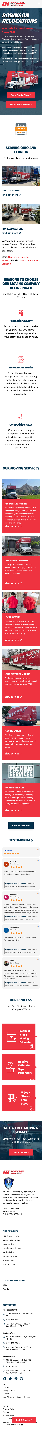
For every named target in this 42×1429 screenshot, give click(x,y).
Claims (6, 1387)
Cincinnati (13, 256)
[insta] (21, 1378)
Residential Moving (11, 1236)
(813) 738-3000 (12, 1366)
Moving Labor (8, 1252)
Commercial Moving (11, 1240)
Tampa (22, 260)
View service (12, 526)
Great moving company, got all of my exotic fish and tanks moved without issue (20, 872)
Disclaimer (7, 1418)
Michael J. (14, 894)
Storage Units (8, 1260)
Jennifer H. (14, 927)
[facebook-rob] (10, 1378)
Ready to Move (9, 1390)
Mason (5, 260)
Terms (5, 1406)
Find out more (10, 194)
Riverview (33, 260)
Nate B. (13, 861)
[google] (5, 1378)
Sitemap (6, 1412)
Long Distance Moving (12, 1248)
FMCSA (6, 1394)
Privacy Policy (9, 1409)
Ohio (5, 1285)
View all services (21, 825)
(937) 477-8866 (13, 1343)
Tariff (5, 1384)
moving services (20, 53)
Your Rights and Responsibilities (16, 1397)
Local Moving (8, 1244)
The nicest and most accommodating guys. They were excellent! (20, 938)
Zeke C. (13, 960)
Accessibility (8, 1415)
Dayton (24, 256)
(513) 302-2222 (12, 1320)
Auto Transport (9, 1264)
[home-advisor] (16, 1378)
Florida (6, 1289)
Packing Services (10, 1256)
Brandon (6, 263)
